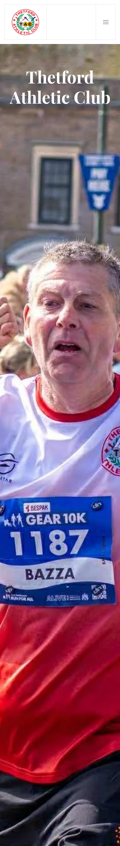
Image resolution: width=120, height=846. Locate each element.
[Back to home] (25, 22)
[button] (106, 22)
